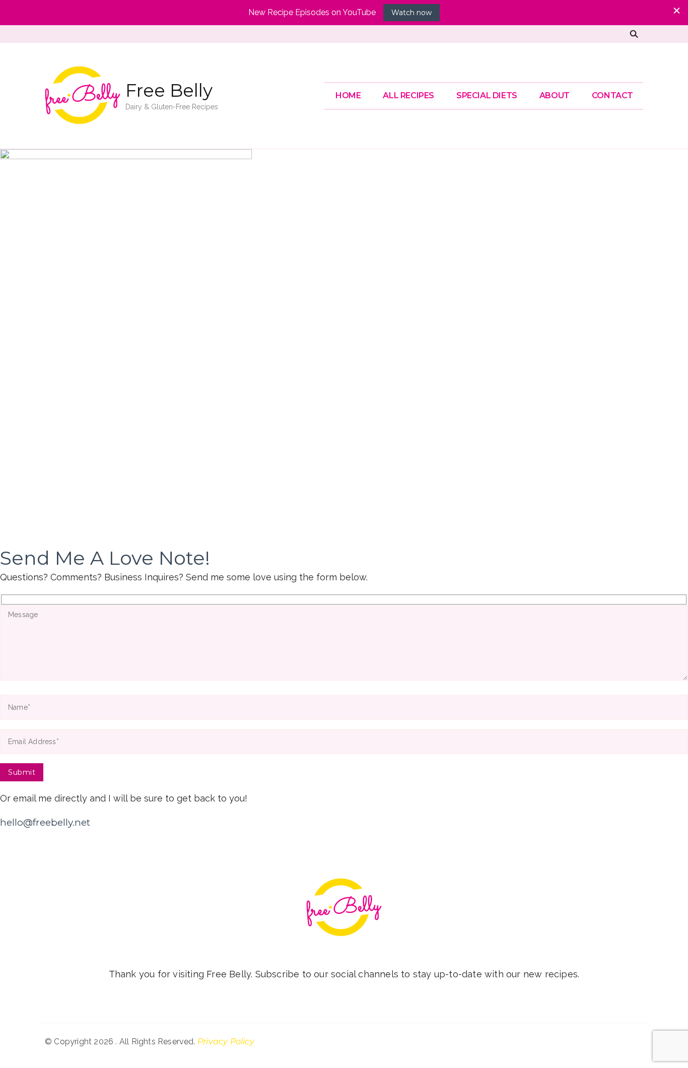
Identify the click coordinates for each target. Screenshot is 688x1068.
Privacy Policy (225, 1041)
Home (348, 95)
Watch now (411, 12)
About (554, 95)
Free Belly (169, 90)
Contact (612, 95)
